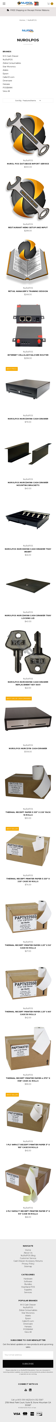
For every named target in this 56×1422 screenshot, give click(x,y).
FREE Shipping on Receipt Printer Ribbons (29, 10)
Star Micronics (9, 66)
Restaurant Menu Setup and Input (28, 227)
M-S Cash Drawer (10, 56)
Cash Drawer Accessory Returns (28, 1261)
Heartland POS (28, 1287)
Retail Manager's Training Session (28, 291)
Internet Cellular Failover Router (28, 355)
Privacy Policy (28, 1264)
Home (28, 1250)
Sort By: (18, 100)
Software (28, 1281)
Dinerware (7, 80)
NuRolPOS (8, 59)
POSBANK (8, 87)
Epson (5, 73)
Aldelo (5, 70)
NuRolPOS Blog (28, 1255)
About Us (28, 1253)
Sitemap (28, 1266)
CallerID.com (8, 77)
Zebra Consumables (12, 63)
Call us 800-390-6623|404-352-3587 (27, 1400)
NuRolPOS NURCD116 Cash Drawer (28, 748)
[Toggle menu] (3, 3)
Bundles (28, 1284)
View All (6, 91)
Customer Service (28, 1258)
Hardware (28, 1279)
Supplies (28, 1290)
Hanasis (6, 84)
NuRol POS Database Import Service (28, 164)
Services (28, 1292)
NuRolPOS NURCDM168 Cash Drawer (28, 419)
